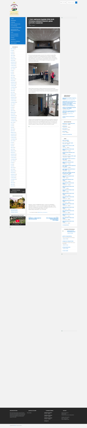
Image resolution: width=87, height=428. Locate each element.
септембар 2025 (13, 67)
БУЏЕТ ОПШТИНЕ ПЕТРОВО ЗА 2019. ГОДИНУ (68, 194)
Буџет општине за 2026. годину (67, 142)
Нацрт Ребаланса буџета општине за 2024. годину (68, 159)
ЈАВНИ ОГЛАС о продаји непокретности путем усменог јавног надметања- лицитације (69, 112)
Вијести (33, 25)
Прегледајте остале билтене (67, 134)
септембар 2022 (13, 120)
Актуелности (45, 212)
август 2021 (12, 140)
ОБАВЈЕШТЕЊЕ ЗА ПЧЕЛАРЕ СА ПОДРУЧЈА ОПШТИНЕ (69, 98)
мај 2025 (12, 73)
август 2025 (12, 68)
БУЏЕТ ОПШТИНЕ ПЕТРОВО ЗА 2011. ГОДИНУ (68, 221)
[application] (17, 221)
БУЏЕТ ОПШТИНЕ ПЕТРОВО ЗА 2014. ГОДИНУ (68, 211)
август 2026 (12, 48)
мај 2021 (12, 145)
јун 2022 (12, 125)
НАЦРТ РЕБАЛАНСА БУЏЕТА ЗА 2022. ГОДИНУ (68, 176)
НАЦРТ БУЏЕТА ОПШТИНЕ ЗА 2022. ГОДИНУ (68, 180)
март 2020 (12, 169)
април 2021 (12, 147)
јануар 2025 (12, 80)
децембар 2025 (13, 62)
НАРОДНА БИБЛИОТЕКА (66, 247)
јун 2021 (12, 144)
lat (63, 2)
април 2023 (12, 110)
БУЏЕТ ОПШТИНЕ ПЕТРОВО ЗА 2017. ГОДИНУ (68, 201)
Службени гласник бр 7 (48, 412)
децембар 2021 (13, 134)
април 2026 (12, 55)
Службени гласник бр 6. (48, 415)
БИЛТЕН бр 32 (64, 126)
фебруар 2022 (13, 132)
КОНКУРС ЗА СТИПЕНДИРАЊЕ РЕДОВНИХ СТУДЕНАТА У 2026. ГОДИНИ (69, 108)
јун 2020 (12, 164)
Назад (29, 216)
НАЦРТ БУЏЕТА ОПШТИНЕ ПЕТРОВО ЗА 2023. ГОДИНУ (68, 169)
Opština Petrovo (40, 212)
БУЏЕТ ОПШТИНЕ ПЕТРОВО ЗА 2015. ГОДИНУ (68, 208)
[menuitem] (17, 19)
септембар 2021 (13, 139)
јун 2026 (12, 52)
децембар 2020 (13, 154)
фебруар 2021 (13, 150)
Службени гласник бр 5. (48, 417)
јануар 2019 (12, 185)
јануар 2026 (12, 60)
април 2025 (12, 75)
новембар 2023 (13, 98)
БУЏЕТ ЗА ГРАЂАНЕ (65, 140)
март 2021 (12, 149)
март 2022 (12, 130)
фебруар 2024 (13, 93)
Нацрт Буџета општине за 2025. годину (69, 155)
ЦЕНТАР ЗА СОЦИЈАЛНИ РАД (67, 236)
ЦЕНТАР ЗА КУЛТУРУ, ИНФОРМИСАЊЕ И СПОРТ (71, 231)
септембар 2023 (13, 102)
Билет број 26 (64, 131)
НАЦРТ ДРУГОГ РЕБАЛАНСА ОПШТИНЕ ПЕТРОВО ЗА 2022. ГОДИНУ (68, 173)
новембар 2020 (13, 155)
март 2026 (12, 57)
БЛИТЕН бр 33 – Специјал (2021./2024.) (68, 123)
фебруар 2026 (13, 58)
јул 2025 (12, 70)
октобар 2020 (13, 157)
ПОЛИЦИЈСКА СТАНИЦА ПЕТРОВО (67, 241)
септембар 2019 (13, 179)
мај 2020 (12, 165)
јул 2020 (12, 162)
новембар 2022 (13, 117)
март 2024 (12, 92)
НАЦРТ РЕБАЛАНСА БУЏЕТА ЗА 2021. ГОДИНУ (68, 183)
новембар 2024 (13, 83)
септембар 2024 (13, 87)
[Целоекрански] (24, 224)
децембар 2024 (13, 82)
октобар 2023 (13, 100)
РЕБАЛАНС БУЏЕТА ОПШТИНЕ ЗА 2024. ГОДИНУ (68, 153)
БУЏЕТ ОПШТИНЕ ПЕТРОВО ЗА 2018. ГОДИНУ (68, 197)
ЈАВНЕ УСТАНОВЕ (70, 233)
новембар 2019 (13, 175)
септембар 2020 (13, 159)
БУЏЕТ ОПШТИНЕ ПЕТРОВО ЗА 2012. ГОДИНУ (68, 218)
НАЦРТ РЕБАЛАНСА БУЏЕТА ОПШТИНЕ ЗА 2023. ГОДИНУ (69, 166)
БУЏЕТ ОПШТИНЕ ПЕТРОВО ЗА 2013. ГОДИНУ (68, 215)
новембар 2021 (13, 135)
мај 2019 (12, 180)
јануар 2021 (12, 152)
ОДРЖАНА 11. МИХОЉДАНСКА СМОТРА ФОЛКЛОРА (34, 218)
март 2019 (12, 184)
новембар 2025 (13, 63)
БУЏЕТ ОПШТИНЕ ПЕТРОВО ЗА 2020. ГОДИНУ (68, 190)
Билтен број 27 (65, 128)
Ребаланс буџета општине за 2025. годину (68, 146)
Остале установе (65, 250)
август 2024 (12, 88)
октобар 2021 (13, 137)
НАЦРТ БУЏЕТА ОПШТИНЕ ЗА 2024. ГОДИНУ (68, 162)
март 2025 (12, 77)
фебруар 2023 (13, 112)
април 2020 (12, 167)
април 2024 (12, 90)
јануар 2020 (12, 172)
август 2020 (12, 160)
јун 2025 (12, 72)
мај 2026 (12, 53)
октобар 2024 (13, 85)
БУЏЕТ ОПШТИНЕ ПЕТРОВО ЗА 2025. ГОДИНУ (68, 149)
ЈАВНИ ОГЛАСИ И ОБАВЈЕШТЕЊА (70, 99)
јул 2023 (12, 105)
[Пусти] (11, 224)
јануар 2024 (12, 95)
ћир (61, 2)
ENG (65, 2)
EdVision (15, 425)
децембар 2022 (13, 115)
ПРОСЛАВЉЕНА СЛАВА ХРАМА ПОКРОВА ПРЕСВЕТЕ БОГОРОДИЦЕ (52, 219)
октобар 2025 (13, 65)
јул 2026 (12, 50)
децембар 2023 (13, 97)
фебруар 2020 (13, 170)
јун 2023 (12, 107)
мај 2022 (12, 127)
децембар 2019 (13, 174)
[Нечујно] (22, 224)
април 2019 (12, 182)
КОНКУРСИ (68, 109)
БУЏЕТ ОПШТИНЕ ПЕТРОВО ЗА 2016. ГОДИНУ (68, 204)
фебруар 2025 (13, 78)
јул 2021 (12, 142)
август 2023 (12, 103)
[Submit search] (76, 3)
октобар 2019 (13, 177)
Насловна (29, 25)
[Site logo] (14, 15)
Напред (57, 216)
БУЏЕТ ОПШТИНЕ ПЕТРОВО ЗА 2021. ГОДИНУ (68, 187)
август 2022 (12, 122)
